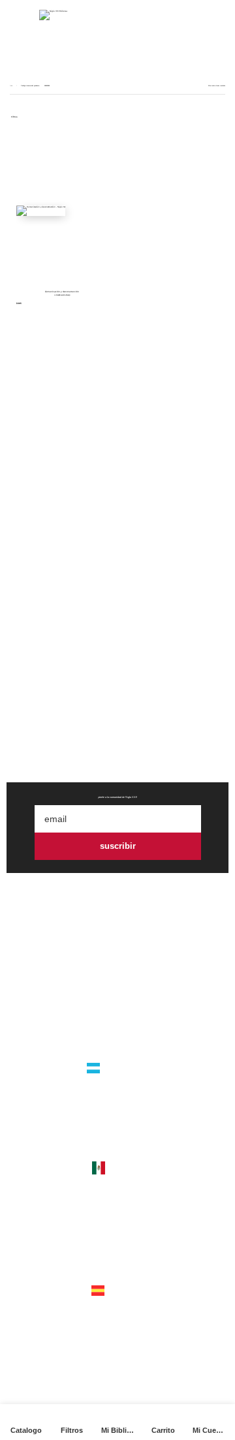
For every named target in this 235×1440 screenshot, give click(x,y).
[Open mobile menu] (18, 14)
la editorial (117, 994)
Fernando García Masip (62, 295)
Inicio (11, 85)
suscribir (118, 846)
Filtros (14, 117)
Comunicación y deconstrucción (62, 291)
